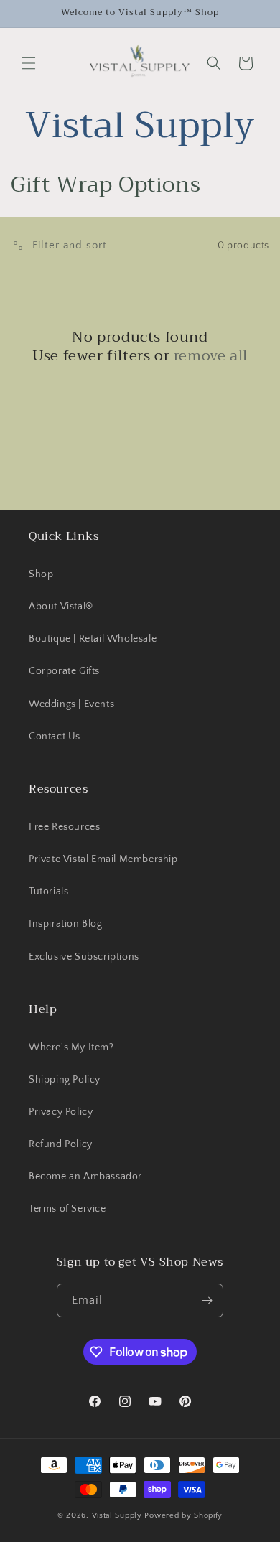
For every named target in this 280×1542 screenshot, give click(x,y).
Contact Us (54, 736)
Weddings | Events (71, 704)
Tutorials (48, 891)
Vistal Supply (118, 1515)
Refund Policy (61, 1144)
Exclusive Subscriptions (84, 957)
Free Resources (64, 827)
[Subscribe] (207, 1300)
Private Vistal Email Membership (103, 859)
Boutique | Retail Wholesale (93, 639)
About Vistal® (61, 606)
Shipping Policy (65, 1079)
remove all (211, 356)
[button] (29, 63)
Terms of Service (67, 1209)
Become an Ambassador (85, 1176)
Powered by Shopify (183, 1515)
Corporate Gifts (64, 671)
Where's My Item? (71, 1047)
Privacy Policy (61, 1112)
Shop (41, 574)
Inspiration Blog (66, 924)
